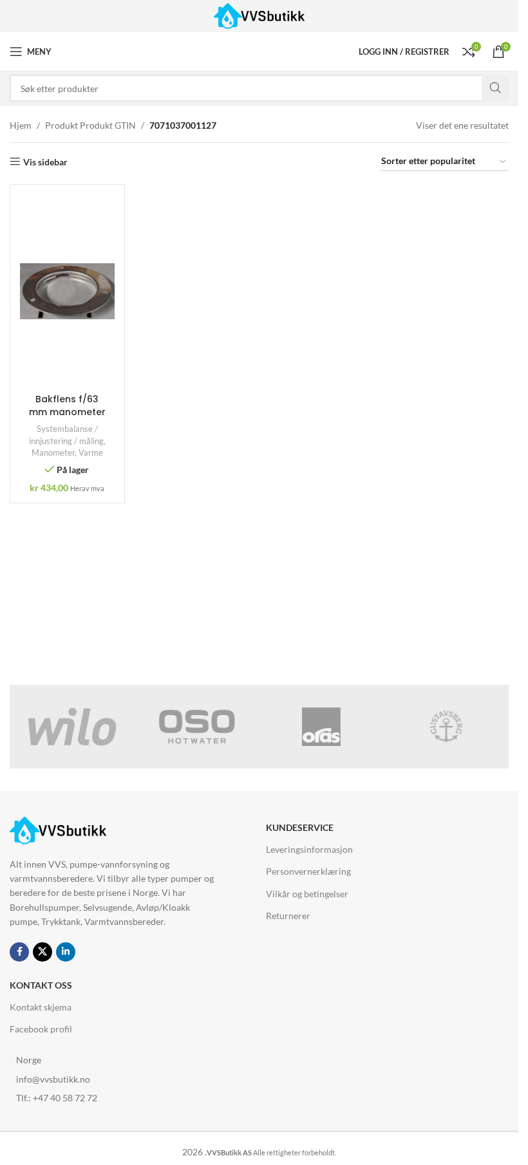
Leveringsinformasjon (309, 849)
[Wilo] (72, 726)
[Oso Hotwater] (197, 726)
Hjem (21, 125)
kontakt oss (41, 985)
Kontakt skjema (40, 1007)
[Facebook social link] (19, 952)
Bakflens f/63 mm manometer (67, 405)
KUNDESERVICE (300, 827)
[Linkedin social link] (65, 952)
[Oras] (321, 726)
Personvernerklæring (308, 871)
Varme (91, 452)
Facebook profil (41, 1028)
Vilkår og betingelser (307, 893)
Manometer (53, 452)
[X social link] (42, 952)
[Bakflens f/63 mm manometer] (67, 290)
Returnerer (288, 915)
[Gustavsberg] (446, 726)
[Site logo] (259, 15)
